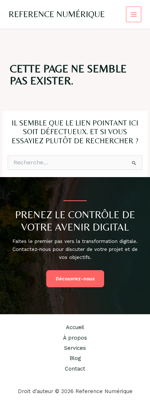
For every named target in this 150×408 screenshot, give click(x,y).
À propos (75, 338)
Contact (75, 368)
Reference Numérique (57, 14)
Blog (75, 358)
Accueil (75, 327)
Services (75, 348)
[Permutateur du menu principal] (134, 14)
